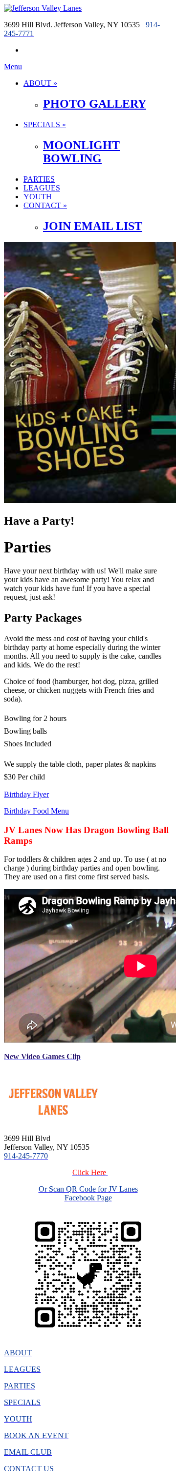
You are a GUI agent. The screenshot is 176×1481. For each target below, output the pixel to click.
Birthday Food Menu (36, 811)
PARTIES (39, 179)
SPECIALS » (44, 124)
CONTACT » (45, 205)
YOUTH (37, 196)
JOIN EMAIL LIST (92, 226)
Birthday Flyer (26, 794)
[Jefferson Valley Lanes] (43, 8)
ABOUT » (40, 83)
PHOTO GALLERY (94, 103)
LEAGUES (41, 188)
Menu (13, 66)
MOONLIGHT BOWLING (81, 152)
